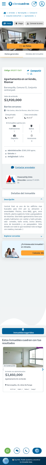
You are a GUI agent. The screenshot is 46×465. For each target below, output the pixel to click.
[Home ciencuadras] (19, 4)
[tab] (23, 331)
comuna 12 (33, 13)
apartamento (29, 16)
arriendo (12, 13)
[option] (7, 23)
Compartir (35, 70)
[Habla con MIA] (37, 451)
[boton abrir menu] (3, 4)
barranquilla (22, 13)
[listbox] (23, 23)
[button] (23, 199)
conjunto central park (13, 16)
